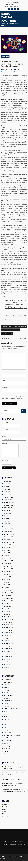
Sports (6, 743)
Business (6, 690)
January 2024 (8, 563)
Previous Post (6, 338)
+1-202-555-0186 (14, 2)
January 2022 (8, 622)
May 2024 (7, 553)
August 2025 (8, 513)
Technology (7, 748)
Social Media (8, 740)
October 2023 (8, 571)
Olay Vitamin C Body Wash (12, 735)
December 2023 (9, 566)
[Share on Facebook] (6, 315)
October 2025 (8, 507)
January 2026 (8, 499)
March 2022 (7, 616)
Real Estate (7, 738)
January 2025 (8, 531)
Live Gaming (5, 56)
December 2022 (9, 598)
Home (4, 809)
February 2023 (8, 593)
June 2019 (7, 662)
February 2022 (8, 619)
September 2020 (9, 648)
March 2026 (7, 494)
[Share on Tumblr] (2, 319)
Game (5, 711)
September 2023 (9, 574)
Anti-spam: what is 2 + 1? (9, 460)
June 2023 (7, 582)
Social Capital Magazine (8, 17)
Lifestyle (6, 730)
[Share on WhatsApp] (18, 315)
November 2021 (9, 627)
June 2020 (7, 654)
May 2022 (7, 611)
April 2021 (7, 640)
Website (4, 387)
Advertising (7, 679)
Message (4, 443)
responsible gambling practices (10, 329)
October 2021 (8, 630)
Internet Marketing (9, 722)
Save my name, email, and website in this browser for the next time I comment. (13, 397)
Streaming (7, 746)
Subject (4, 436)
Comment (5, 352)
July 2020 (7, 651)
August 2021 (8, 635)
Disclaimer (5, 814)
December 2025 (9, 502)
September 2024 (9, 542)
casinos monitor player (19, 326)
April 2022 (7, 614)
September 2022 (9, 603)
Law (5, 727)
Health (6, 714)
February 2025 (8, 529)
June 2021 (7, 638)
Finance (6, 706)
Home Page (5, 807)
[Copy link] (10, 319)
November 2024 (9, 537)
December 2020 (9, 643)
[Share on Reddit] (25, 315)
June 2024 (7, 550)
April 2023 (7, 587)
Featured (6, 703)
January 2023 (8, 595)
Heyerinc (6, 716)
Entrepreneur (8, 700)
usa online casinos (7, 333)
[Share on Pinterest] (21, 315)
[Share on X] (10, 315)
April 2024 (7, 555)
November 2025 (9, 505)
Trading (6, 751)
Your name (5, 422)
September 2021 (9, 632)
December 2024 (9, 534)
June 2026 (7, 486)
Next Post (23, 338)
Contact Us (5, 804)
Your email (5, 429)
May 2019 (7, 664)
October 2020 (8, 646)
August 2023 (8, 577)
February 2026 (8, 497)
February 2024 (8, 561)
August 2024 (8, 545)
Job (5, 724)
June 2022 (7, 608)
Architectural (8, 682)
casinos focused (6, 326)
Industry (6, 719)
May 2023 (7, 585)
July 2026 (7, 483)
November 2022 (9, 601)
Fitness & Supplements (11, 708)
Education (7, 698)
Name (4, 373)
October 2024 (8, 539)
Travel (6, 754)
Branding (6, 687)
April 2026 (7, 491)
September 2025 (9, 510)
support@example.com (14, 4)
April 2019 (7, 667)
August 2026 (8, 481)
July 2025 (7, 515)
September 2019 (9, 656)
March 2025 (7, 526)
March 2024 (7, 558)
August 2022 (8, 606)
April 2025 (7, 523)
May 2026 (7, 489)
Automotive (7, 684)
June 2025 (7, 518)
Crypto (6, 692)
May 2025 (7, 521)
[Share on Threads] (6, 319)
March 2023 (7, 590)
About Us (4, 811)
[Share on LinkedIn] (14, 315)
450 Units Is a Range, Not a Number (12, 779)
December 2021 (9, 624)
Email (4, 380)
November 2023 (9, 569)
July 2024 (7, 547)
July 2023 (7, 579)
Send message (9, 468)
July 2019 (7, 659)
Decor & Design (9, 695)
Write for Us (5, 816)
